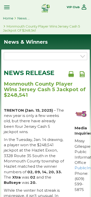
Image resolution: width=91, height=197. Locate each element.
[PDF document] (82, 74)
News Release (29, 73)
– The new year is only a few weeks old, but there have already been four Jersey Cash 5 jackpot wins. (34, 121)
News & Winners (23, 18)
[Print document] (71, 74)
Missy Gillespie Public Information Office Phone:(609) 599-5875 (81, 165)
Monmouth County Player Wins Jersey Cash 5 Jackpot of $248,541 (41, 28)
